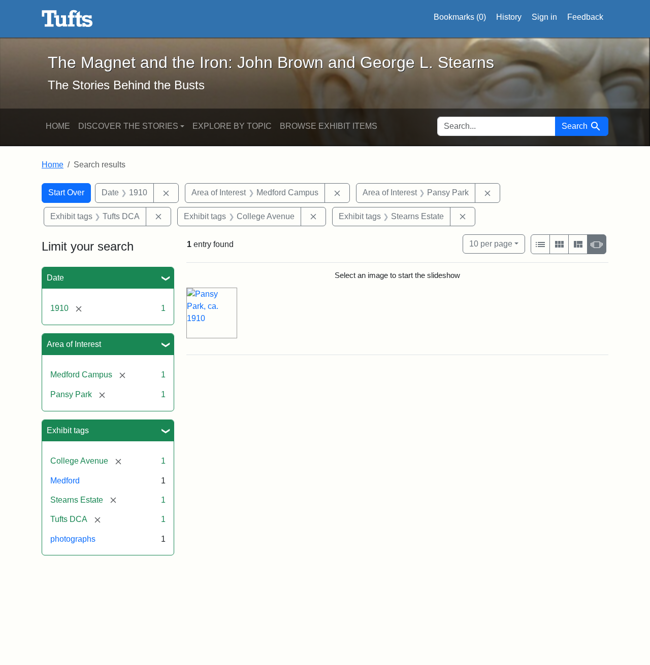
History (509, 17)
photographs (72, 539)
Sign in (544, 17)
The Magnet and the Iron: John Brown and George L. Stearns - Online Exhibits (67, 18)
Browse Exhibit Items (328, 126)
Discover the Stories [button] (128, 126)
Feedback (585, 17)
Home (58, 126)
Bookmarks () (460, 17)
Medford (65, 480)
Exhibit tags (68, 430)
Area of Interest (74, 344)
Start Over (66, 192)
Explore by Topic (232, 126)
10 (490, 243)
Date (55, 277)
